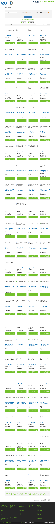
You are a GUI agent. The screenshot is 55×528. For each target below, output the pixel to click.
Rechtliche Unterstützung (40, 514)
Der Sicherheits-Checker (39, 506)
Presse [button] (44, 4)
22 (22, 493)
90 (35, 494)
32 (30, 493)
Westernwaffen (2, 515)
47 (42, 493)
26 (25, 493)
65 (15, 494)
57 (8, 494)
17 (18, 493)
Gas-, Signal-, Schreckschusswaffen (4, 506)
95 (39, 494)
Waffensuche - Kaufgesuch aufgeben (4, 517)
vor (12, 24)
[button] (19, 5)
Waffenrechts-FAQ (12, 512)
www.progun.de (23, 522)
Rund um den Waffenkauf (21, 510)
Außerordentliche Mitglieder (13, 505)
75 (23, 494)
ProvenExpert (38, 513)
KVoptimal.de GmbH (39, 510)
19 (19, 493)
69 (18, 494)
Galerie (48, 24)
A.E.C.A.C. (20, 514)
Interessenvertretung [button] (50, 4)
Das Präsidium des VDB (30, 505)
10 (12, 493)
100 (43, 494)
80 (27, 494)
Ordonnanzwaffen (2, 513)
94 (38, 494)
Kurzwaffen (2, 507)
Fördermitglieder (11, 506)
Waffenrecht (20, 509)
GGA (37, 507)
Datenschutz (7, 522)
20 (20, 493)
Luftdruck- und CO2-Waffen (3, 509)
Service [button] (32, 4)
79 (26, 494)
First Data (38, 517)
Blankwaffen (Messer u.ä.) (3, 505)
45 (40, 493)
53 (47, 493)
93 (37, 494)
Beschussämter (20, 511)
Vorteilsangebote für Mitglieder (22, 505)
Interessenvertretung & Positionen (13, 515)
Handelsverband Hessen (39, 518)
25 (24, 493)
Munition (2, 510)
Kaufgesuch (24, 22)
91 (36, 494)
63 (13, 494)
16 (17, 493)
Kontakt (29, 506)
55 (48, 493)
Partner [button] (40, 4)
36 (33, 493)
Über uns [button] (36, 4)
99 (42, 494)
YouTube (33, 523)
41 (37, 493)
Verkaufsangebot (31, 22)
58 (9, 494)
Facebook (31, 523)
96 (40, 494)
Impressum (29, 507)
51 (45, 493)
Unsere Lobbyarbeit (12, 516)
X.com (29, 523)
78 (25, 494)
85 (31, 494)
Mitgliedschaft (11, 507)
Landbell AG (38, 519)
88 (33, 494)
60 (11, 494)
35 (32, 493)
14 (15, 493)
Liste (45, 24)
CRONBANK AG (38, 505)
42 (38, 493)
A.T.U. (37, 515)
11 (13, 493)
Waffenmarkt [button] (23, 4)
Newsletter (20, 515)
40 (36, 493)
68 (17, 494)
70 (19, 494)
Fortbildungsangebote (21, 506)
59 (10, 494)
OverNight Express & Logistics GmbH (41, 511)
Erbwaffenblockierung (21, 513)
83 (29, 494)
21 (21, 493)
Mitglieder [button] (28, 4)
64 (14, 494)
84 (30, 494)
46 (41, 493)
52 (46, 493)
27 (26, 493)
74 (22, 494)
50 (44, 493)
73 (21, 494)
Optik (1, 511)
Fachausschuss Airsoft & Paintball (13, 517)
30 (28, 493)
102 (45, 494)
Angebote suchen (28, 16)
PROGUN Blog (20, 507)
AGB (1, 522)
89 (34, 494)
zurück (10, 24)
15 (16, 493)
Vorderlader (2, 514)
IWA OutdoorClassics (39, 509)
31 (29, 493)
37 (34, 493)
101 (44, 494)
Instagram (27, 523)
